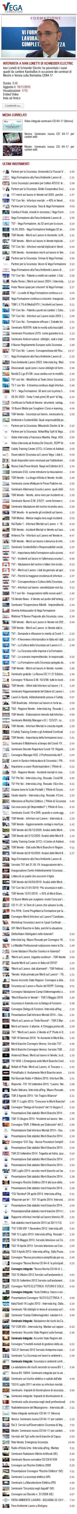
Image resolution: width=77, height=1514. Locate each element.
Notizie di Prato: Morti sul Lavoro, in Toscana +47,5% (38, 1067)
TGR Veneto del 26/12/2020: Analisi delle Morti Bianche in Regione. (38, 830)
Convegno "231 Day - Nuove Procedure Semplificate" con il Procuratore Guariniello (38, 1142)
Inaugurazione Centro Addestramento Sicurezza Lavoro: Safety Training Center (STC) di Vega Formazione (38, 870)
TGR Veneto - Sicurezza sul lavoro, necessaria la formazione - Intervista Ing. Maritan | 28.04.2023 (38, 414)
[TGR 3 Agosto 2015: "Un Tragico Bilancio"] (5, 1096)
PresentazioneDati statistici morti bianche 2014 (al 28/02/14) (38, 1211)
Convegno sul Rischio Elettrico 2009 (31, 1465)
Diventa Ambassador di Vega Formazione (33, 610)
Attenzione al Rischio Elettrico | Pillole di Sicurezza (38, 801)
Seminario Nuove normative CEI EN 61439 (34, 1459)
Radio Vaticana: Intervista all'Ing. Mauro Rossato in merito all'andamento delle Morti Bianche (38, 1090)
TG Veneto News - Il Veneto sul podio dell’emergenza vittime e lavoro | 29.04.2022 (38, 599)
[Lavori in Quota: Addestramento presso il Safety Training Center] (5, 698)
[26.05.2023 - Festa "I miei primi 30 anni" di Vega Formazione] (5, 398)
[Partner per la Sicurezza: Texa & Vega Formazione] (5, 207)
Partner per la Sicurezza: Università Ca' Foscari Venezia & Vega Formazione (38, 171)
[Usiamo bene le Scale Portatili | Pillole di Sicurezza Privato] (5, 790)
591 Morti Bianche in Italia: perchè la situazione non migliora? (38, 928)
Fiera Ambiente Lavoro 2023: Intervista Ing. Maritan (38, 362)
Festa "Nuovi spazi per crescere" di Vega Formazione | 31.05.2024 (38, 287)
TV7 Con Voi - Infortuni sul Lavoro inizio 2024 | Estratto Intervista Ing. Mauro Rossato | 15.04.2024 (38, 316)
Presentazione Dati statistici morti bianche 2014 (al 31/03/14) (38, 1205)
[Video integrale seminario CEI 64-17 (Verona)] (5, 1414)
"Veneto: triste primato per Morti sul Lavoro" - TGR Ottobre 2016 (38, 974)
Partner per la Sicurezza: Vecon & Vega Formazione (38, 264)
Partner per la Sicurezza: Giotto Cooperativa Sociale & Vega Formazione (38, 189)
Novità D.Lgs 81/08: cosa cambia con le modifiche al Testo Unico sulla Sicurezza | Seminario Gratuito (38, 374)
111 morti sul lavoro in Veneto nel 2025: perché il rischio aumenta (38, 194)
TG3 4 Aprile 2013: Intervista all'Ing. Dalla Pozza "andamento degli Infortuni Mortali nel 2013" (38, 1251)
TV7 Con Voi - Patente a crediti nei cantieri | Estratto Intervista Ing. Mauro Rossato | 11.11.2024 (38, 275)
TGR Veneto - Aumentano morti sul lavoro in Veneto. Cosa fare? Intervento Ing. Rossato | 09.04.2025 (38, 252)
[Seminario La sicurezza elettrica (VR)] (5, 1478)
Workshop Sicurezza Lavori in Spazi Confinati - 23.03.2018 (38, 922)
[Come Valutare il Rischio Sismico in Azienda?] (5, 952)
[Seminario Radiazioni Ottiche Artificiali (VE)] (5, 1455)
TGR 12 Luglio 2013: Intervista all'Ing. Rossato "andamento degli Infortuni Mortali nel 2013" (38, 1234)
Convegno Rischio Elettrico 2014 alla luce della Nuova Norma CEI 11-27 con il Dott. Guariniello (38, 1182)
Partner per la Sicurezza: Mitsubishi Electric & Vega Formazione (38, 425)
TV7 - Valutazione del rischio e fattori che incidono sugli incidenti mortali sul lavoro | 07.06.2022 (38, 564)
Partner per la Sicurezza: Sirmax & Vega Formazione (38, 258)
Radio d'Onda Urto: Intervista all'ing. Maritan (35, 1448)
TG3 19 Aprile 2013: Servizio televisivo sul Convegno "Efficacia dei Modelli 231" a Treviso (38, 1246)
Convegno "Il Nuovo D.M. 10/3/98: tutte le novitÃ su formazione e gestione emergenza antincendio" (38, 680)
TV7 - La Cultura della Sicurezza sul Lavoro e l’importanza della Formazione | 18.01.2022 (38, 645)
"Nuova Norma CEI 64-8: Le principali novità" (38, 1269)
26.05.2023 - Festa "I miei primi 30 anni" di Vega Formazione (38, 397)
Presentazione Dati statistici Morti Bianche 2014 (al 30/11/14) (38, 1136)
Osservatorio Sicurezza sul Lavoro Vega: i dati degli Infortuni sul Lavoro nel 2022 (38, 454)
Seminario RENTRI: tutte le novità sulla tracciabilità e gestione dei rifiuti (38, 327)
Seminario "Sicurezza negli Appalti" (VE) (32, 1488)
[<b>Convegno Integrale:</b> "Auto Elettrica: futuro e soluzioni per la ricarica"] (5, 1293)
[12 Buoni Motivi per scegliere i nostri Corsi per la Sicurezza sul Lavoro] (5, 900)
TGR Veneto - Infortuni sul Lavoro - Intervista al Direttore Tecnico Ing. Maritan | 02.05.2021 (38, 818)
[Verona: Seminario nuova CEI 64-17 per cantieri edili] (5, 1420)
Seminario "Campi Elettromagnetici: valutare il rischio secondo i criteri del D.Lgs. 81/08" (38, 1315)
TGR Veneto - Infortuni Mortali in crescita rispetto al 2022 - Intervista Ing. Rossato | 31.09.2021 (38, 726)
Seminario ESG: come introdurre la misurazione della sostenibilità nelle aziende (38, 472)
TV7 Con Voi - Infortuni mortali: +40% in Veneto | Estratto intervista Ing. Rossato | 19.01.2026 (38, 200)
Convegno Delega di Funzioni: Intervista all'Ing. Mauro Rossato (38, 1009)
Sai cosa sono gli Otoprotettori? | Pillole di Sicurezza (38, 807)
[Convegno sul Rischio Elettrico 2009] (5, 1466)
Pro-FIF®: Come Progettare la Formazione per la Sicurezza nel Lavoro (38, 911)
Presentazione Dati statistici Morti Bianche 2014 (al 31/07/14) (38, 1159)
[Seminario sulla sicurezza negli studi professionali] (5, 1403)
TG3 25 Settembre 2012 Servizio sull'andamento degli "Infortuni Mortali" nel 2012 (38, 1280)
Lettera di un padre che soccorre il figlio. (33, 876)
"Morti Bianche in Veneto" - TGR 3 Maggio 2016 (37, 997)
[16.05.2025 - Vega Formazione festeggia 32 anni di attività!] (5, 230)
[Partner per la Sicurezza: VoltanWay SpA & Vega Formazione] (5, 432)
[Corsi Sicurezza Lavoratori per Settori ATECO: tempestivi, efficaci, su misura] (5, 184)
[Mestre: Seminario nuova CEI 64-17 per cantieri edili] (5, 1431)
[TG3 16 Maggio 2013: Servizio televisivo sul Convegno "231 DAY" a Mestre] (5, 1241)
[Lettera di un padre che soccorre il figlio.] (5, 877)
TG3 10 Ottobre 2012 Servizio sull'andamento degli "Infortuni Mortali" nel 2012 (38, 1274)
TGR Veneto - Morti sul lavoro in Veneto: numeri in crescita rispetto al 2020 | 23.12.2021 (38, 668)
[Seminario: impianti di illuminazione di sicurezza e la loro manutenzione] (5, 1391)
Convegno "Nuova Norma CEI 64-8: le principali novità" (38, 1263)
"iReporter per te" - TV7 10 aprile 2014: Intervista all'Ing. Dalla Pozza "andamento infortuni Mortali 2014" (38, 1199)
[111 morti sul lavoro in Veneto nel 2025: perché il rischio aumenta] (5, 196)
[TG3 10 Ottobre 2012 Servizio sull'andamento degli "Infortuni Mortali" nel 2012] (5, 1276)
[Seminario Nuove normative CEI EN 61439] (5, 1460)
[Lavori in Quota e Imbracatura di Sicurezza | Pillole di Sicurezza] (5, 762)
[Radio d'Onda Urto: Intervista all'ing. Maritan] (5, 1449)
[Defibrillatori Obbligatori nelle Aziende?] (5, 935)
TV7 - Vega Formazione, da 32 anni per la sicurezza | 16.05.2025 (38, 223)
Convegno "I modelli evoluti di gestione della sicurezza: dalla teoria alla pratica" (38, 1344)
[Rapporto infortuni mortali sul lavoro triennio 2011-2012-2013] (5, 1218)
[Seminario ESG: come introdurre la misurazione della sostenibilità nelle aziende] (5, 473)
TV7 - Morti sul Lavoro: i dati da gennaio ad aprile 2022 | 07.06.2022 (38, 570)
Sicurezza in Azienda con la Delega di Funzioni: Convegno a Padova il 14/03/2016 (38, 1003)
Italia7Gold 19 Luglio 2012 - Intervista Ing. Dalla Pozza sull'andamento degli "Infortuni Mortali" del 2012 (38, 1303)
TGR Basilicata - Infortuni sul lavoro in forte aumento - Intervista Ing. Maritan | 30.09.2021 (38, 703)
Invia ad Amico (11, 98)
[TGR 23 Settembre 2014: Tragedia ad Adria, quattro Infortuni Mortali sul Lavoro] (5, 1154)
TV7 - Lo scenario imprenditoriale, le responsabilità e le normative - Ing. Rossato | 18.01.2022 (38, 657)
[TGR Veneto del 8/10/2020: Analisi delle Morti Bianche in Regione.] (5, 854)
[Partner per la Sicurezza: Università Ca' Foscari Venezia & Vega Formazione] (5, 172)
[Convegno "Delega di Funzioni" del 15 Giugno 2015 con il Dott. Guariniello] (5, 1108)
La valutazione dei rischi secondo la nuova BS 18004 (38, 1367)
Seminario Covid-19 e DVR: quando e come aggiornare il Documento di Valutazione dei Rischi (38, 812)
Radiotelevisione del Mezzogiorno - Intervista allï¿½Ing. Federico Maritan (38, 1407)
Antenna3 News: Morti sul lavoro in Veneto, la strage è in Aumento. (38, 1055)
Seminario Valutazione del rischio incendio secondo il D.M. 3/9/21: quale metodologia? (38, 506)
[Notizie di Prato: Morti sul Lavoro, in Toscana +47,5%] (5, 1068)
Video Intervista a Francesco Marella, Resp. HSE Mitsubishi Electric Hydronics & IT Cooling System (38, 437)
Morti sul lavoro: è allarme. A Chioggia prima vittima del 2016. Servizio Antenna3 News (38, 1026)
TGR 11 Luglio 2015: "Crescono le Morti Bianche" (38, 1101)
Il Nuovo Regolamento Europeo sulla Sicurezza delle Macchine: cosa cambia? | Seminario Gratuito (38, 345)
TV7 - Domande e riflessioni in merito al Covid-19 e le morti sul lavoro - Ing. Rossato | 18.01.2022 (38, 633)
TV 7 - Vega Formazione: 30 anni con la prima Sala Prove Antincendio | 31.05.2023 (38, 391)
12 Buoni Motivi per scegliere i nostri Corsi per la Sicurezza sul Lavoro (38, 899)
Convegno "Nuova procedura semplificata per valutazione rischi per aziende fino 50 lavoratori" (38, 1257)
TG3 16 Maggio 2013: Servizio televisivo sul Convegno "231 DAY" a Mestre (38, 1240)
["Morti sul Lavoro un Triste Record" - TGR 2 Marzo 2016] (5, 1021)
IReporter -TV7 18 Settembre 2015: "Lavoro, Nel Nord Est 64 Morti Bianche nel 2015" (38, 1084)
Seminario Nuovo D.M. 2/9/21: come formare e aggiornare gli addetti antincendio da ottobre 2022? (38, 501)
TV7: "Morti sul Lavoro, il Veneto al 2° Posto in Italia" (38, 1032)
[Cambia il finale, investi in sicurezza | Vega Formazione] (5, 213)
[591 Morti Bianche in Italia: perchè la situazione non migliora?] (5, 929)
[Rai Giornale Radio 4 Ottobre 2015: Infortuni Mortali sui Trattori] (5, 1079)
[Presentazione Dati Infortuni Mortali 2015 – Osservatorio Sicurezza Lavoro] (5, 1016)
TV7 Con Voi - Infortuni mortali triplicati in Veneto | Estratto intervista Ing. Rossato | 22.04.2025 (38, 246)
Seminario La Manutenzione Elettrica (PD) (33, 1482)
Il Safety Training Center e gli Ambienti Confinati (37, 732)
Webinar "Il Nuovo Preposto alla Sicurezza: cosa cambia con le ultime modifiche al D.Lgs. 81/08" (38, 616)
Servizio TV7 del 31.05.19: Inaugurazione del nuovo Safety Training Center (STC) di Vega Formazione (38, 864)
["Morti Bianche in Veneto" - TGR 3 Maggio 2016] (5, 998)
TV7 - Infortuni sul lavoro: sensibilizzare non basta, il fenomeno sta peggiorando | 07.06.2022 (38, 587)
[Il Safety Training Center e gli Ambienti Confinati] (5, 733)
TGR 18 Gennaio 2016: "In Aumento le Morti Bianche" (38, 1038)
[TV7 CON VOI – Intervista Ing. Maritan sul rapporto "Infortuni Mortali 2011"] (5, 1328)
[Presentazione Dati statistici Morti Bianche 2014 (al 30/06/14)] (5, 1166)
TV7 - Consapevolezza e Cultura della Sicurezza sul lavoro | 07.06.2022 (38, 581)
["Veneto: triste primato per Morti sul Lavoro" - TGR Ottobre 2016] (5, 975)
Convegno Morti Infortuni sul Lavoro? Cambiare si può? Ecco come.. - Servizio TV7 (38, 916)
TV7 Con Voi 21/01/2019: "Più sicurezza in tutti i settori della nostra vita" (38, 888)
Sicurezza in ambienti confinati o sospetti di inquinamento (38, 1361)
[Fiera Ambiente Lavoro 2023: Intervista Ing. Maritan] (5, 363)
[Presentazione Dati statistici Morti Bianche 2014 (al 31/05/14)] (5, 1177)
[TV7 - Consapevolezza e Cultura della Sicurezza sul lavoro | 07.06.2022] (5, 582)
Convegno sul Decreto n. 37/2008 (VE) (32, 1494)
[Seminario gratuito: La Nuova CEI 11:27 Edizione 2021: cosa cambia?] (5, 675)
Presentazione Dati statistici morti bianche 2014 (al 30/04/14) (38, 1188)
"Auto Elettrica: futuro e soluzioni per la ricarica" (38, 1292)
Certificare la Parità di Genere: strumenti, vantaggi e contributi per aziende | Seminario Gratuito (38, 402)
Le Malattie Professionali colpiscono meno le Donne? (38, 945)
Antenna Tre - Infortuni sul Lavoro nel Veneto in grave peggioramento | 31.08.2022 (38, 535)
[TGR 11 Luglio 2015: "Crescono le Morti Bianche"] (5, 1102)
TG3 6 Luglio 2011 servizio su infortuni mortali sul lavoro (38, 1384)
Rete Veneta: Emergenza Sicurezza (29, 1442)
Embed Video (10, 94)
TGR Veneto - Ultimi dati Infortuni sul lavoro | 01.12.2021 (38, 685)
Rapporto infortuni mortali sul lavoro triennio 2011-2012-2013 (38, 1217)
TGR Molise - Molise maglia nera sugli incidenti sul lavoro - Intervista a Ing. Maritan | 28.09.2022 (38, 518)
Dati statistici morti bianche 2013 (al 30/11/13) (36, 1223)
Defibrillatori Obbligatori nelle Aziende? (32, 934)
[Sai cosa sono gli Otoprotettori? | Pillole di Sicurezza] (5, 808)
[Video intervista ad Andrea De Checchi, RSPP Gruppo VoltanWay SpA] (5, 444)
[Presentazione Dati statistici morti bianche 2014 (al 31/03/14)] (5, 1206)
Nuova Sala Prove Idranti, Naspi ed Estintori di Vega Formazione (38, 466)
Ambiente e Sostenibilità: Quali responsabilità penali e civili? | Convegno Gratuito (38, 420)
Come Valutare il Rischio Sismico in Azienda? (35, 951)
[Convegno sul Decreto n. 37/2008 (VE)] (5, 1495)
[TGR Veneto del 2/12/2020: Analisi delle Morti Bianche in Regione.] (5, 837)
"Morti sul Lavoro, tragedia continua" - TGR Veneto (38, 957)
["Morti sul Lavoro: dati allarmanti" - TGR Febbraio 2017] (5, 969)
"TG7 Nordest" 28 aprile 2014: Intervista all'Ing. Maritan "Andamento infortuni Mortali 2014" (38, 1194)
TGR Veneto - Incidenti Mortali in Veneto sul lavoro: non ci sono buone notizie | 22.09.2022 (38, 529)
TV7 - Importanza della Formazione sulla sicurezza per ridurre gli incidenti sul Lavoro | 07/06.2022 (38, 553)
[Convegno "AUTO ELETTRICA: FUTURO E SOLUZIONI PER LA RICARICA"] (5, 1287)
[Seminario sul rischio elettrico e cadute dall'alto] (5, 1379)
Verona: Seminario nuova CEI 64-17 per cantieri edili (38, 1419)
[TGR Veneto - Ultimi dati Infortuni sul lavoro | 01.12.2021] (5, 686)
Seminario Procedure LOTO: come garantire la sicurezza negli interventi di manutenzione (38, 333)
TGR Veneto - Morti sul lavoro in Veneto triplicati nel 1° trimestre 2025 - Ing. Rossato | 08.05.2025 (38, 241)
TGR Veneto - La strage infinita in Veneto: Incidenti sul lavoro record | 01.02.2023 (38, 477)
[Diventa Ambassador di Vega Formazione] (5, 611)
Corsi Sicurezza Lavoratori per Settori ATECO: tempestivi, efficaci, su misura (38, 183)
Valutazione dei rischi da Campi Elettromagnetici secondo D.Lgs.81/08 (38, 1321)
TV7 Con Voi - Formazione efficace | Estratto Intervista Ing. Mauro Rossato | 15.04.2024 (38, 322)
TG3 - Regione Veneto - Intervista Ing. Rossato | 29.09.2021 (38, 708)
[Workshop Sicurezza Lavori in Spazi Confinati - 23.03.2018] (5, 923)
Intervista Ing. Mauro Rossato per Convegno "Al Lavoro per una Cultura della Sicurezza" (38, 940)
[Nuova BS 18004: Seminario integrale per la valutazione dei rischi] (5, 1374)
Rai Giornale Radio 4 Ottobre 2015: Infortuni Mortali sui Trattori (38, 1078)
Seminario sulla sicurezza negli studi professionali (38, 1402)
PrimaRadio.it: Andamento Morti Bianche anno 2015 (38, 1072)
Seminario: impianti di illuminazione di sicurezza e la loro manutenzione (38, 1390)
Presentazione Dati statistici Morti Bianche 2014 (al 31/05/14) (38, 1176)
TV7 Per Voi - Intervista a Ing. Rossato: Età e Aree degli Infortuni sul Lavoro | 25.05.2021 (38, 784)
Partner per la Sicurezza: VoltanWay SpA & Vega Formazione (38, 431)
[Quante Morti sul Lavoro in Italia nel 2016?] (5, 964)
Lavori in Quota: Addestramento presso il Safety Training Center (38, 697)
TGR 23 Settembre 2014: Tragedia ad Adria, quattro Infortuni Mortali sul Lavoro (38, 1153)
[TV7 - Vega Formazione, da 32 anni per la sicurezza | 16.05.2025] (5, 224)
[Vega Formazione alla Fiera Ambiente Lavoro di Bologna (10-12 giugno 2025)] (5, 219)
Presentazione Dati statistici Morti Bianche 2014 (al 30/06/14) (38, 1165)
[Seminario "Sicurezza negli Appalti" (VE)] (5, 1489)
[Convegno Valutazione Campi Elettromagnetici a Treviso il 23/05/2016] (5, 993)
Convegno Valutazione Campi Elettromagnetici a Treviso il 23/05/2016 (38, 991)
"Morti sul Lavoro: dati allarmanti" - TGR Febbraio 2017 (38, 968)
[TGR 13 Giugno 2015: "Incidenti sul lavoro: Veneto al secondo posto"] (5, 1120)
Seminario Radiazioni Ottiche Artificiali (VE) (34, 1454)
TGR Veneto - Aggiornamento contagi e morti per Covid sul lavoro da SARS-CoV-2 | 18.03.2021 (38, 824)
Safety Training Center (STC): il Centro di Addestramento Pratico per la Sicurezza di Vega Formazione (38, 449)
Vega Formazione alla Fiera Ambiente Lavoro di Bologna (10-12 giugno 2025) (38, 218)
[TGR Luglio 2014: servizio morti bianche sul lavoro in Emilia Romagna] (5, 1172)
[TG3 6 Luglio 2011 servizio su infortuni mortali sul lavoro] (5, 1385)
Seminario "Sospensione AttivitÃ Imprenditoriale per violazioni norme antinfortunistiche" (38, 605)
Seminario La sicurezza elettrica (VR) (30, 1477)
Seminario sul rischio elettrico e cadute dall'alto (36, 1378)
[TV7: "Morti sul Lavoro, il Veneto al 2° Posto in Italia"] (5, 1033)
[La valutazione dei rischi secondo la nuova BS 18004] (5, 1368)
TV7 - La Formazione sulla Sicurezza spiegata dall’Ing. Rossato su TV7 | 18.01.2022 (38, 662)
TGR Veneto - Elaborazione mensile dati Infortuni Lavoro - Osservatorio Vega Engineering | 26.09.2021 (38, 714)
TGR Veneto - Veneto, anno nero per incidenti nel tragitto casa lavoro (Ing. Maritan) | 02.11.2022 (38, 495)
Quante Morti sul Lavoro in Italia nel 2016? (34, 963)
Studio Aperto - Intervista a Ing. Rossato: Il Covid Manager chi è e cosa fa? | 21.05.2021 (38, 795)
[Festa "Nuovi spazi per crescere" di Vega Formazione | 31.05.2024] (5, 288)
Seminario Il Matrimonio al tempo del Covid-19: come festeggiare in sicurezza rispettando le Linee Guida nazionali (38, 743)
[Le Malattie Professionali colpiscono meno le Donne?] (5, 946)
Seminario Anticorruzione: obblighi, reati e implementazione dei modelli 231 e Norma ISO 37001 (38, 339)
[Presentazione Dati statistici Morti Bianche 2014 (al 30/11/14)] (5, 1137)
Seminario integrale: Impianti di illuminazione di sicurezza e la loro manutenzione (38, 1396)
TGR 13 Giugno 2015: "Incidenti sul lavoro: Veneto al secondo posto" (38, 1119)
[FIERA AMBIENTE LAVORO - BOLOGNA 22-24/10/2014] (5, 1501)
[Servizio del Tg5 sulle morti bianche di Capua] (5, 1437)
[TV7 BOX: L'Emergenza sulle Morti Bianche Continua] (5, 1062)
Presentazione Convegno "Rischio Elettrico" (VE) (37, 1471)
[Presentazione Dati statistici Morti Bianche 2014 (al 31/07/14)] (5, 1160)
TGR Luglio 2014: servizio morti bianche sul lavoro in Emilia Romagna (38, 1171)
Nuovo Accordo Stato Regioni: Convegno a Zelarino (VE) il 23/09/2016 (38, 980)
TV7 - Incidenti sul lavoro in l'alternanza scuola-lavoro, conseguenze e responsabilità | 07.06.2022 (38, 558)
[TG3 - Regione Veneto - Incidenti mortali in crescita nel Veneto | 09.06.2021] (5, 773)
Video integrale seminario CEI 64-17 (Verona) (35, 1413)
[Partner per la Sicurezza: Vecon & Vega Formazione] (5, 265)
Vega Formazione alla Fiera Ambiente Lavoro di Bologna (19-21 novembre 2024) (38, 270)
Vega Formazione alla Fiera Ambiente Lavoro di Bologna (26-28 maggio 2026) (38, 177)
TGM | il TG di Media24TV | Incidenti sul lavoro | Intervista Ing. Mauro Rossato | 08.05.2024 (38, 304)
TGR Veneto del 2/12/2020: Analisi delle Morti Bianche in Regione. (38, 836)
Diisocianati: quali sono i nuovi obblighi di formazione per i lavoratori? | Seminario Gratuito (38, 368)
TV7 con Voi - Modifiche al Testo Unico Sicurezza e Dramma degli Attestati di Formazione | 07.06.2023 (38, 379)
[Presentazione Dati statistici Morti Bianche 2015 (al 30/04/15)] (5, 1114)
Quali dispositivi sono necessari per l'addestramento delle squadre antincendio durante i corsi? (38, 460)
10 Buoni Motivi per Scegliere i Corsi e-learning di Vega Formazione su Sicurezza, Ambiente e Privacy (38, 408)
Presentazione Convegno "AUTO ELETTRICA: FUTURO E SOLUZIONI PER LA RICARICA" (38, 1298)
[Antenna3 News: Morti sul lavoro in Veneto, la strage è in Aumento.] (5, 1056)
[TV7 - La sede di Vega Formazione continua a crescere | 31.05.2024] (5, 294)
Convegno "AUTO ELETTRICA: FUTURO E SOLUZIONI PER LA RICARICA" (38, 1286)
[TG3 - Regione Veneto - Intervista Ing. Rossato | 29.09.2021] (5, 710)
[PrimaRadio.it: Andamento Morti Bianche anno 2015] (5, 1073)
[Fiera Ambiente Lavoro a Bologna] (5, 1507)
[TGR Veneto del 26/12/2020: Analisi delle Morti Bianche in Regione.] (5, 831)
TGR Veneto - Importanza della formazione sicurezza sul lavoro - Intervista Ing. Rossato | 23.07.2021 (38, 737)
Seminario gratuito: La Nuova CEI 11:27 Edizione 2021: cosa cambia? (38, 674)
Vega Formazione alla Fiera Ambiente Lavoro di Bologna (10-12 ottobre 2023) (38, 356)
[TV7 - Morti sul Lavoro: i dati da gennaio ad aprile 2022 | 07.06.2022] (5, 571)
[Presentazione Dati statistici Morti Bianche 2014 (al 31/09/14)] (5, 1148)
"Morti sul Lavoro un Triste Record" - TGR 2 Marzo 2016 (38, 1020)
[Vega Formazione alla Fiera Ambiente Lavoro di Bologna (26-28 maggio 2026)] (5, 178)
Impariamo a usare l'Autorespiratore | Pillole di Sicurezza (38, 766)
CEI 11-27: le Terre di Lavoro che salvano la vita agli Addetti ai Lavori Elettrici (38, 905)
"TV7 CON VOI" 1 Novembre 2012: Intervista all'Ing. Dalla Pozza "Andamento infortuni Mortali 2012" (38, 1228)
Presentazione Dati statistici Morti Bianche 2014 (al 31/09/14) (38, 1147)
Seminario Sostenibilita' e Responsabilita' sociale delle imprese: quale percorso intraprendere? (38, 547)
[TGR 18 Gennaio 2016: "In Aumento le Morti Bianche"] (5, 1039)
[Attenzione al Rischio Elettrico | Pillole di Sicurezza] (5, 802)
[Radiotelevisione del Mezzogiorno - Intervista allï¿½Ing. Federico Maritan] (5, 1408)
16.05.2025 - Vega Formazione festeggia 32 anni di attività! (38, 229)
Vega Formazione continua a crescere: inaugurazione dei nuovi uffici (38, 298)
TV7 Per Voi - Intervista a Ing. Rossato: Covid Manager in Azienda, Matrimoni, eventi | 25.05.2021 (38, 778)
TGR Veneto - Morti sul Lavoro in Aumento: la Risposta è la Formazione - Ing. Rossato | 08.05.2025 (38, 235)
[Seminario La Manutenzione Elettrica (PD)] (5, 1483)
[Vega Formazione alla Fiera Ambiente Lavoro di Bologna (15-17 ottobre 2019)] (5, 860)
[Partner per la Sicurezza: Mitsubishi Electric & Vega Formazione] (5, 427)
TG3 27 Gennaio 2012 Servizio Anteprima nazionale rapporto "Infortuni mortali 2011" (38, 1350)
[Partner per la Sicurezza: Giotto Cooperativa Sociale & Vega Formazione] (5, 190)
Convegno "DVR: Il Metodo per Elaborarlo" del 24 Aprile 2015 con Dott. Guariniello (38, 1124)
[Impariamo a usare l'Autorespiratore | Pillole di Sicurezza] (5, 767)
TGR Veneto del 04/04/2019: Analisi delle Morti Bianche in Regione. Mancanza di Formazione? (38, 882)
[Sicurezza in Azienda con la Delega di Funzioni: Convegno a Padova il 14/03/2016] (5, 1004)
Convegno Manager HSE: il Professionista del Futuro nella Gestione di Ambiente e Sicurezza (38, 755)
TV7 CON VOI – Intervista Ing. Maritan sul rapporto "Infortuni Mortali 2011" (38, 1326)
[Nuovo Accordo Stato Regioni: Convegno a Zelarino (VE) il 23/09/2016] (5, 981)
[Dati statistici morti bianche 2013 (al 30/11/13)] (5, 1224)
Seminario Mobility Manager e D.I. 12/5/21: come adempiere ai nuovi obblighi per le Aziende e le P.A (38, 720)
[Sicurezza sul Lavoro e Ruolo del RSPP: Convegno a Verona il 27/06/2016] (5, 987)
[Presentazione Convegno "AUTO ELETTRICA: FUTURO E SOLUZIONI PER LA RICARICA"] (5, 1299)
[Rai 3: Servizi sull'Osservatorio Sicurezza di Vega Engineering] (5, 1426)
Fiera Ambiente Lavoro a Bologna (29, 1506)
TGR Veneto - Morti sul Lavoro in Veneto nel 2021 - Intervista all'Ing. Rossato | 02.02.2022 (38, 622)
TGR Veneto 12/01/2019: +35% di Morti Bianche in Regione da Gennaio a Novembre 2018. (38, 893)
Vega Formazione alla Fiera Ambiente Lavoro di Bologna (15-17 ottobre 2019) (38, 859)
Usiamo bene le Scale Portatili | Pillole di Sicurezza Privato (38, 789)
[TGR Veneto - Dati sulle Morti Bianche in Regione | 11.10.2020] (5, 848)
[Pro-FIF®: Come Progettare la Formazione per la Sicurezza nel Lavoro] (5, 912)
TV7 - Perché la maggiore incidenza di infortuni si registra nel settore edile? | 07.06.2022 (38, 576)
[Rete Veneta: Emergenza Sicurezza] (5, 1443)
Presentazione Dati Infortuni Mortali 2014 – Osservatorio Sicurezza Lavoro (38, 1130)
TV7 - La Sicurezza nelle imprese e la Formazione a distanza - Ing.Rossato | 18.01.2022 (38, 651)
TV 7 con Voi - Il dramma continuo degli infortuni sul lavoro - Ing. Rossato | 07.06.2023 (38, 385)
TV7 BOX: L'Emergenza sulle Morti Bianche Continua (38, 1061)
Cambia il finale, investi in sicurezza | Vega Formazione (38, 212)
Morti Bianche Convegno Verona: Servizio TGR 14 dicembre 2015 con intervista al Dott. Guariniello (38, 1049)
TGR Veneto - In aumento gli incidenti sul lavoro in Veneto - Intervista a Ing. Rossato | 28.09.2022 (38, 512)
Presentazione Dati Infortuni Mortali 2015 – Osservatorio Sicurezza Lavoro (38, 1015)
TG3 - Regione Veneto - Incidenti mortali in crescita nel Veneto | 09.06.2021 (38, 772)
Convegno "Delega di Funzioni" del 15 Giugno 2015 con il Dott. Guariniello (38, 1107)
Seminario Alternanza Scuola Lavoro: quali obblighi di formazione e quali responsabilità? (38, 489)
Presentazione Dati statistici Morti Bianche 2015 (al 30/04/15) (38, 1113)
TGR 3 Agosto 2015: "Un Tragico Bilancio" (34, 1095)
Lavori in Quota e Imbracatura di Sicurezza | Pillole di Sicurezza (38, 760)
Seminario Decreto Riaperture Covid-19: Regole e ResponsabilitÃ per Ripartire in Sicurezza (38, 749)
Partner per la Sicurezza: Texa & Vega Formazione (37, 206)
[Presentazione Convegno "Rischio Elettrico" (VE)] (5, 1472)
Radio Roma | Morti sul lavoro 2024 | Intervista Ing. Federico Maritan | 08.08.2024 (38, 281)
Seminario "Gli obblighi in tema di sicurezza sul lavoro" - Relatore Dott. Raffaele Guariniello (38, 1309)
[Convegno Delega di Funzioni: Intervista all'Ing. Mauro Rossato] (5, 1010)
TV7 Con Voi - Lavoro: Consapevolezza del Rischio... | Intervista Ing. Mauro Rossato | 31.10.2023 (38, 350)
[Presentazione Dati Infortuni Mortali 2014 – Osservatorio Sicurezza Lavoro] (5, 1131)
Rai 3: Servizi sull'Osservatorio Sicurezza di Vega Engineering (38, 1425)
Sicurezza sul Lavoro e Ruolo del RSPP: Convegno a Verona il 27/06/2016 (38, 986)
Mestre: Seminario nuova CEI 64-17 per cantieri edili (38, 1430)
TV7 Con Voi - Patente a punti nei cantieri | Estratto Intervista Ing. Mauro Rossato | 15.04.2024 (38, 310)
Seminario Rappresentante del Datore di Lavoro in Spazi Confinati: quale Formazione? (38, 691)
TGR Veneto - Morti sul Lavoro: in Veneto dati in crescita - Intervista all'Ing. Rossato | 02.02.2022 (38, 628)
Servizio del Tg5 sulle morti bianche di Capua (36, 1436)
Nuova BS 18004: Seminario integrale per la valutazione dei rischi (38, 1373)
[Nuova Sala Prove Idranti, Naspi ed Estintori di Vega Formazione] (5, 467)
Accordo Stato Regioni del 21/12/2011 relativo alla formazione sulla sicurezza (38, 1338)
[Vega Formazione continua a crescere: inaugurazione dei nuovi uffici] (5, 299)
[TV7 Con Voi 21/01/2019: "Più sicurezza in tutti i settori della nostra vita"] (5, 889)
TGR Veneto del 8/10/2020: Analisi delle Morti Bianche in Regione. (38, 853)
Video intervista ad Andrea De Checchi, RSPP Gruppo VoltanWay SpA (38, 443)
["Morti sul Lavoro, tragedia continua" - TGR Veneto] (5, 958)
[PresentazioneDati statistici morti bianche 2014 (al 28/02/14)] (5, 1212)
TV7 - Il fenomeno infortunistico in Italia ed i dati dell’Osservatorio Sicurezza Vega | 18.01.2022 (38, 639)
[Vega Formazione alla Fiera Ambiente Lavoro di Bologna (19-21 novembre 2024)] (5, 271)
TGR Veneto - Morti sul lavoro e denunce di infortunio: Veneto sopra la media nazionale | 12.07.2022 (38, 541)
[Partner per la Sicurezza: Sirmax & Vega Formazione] (5, 259)
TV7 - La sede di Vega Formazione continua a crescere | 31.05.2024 (38, 293)
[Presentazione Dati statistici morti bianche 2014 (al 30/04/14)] (5, 1189)
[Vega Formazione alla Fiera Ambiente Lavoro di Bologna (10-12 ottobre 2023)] (5, 357)
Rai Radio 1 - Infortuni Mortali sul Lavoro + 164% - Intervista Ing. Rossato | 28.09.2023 (38, 524)
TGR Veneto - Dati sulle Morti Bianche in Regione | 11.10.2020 (38, 847)
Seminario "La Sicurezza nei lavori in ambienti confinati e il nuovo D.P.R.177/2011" (38, 1355)
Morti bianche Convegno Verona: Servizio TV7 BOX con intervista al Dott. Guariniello (38, 1043)
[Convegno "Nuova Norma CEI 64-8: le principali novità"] (5, 1264)
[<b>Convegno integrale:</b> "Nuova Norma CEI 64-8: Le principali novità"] (5, 1270)
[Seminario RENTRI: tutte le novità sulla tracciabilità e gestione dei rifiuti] (5, 328)
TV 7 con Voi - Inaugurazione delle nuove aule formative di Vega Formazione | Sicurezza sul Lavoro (38, 593)
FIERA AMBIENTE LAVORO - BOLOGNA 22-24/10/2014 (38, 1500)
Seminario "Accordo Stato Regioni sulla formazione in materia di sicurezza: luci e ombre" (38, 1332)
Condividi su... (13, 105)
